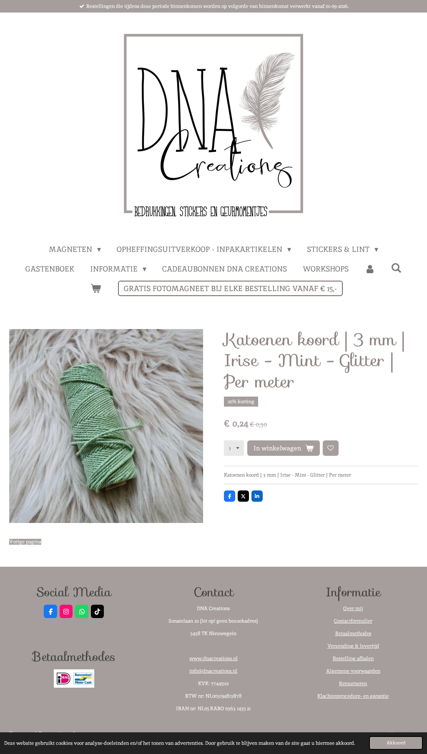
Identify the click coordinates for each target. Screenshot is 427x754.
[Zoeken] (396, 268)
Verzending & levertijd (353, 646)
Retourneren (353, 683)
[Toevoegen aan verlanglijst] (331, 448)
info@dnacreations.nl (213, 671)
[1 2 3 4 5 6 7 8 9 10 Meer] (234, 448)
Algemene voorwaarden (353, 671)
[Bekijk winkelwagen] (95, 288)
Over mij (353, 608)
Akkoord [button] (396, 743)
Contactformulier (353, 621)
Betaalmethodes (353, 633)
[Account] (370, 268)
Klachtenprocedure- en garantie (353, 696)
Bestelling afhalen (353, 658)
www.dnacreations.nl (213, 658)
